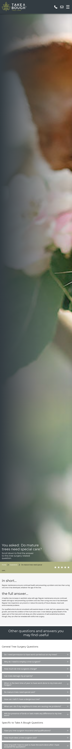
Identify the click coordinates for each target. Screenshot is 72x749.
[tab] (36, 654)
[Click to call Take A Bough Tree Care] (56, 6)
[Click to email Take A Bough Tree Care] (62, 6)
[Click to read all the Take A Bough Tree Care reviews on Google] (60, 567)
